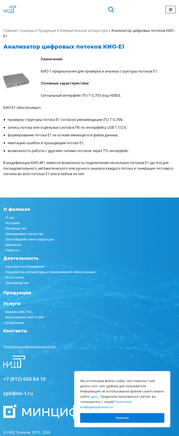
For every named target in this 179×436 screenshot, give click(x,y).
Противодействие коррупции (29, 239)
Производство (17, 283)
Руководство (15, 228)
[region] (122, 399)
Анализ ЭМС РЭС (18, 311)
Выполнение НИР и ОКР (24, 317)
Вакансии (13, 244)
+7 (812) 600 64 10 (24, 378)
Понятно (122, 418)
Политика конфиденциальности (29, 346)
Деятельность (21, 258)
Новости (12, 250)
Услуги (12, 303)
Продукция (47, 30)
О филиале (16, 209)
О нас (10, 217)
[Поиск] (111, 9)
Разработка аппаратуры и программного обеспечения (50, 272)
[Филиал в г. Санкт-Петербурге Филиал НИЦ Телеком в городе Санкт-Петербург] (9, 9)
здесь (94, 396)
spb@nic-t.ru (18, 393)
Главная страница (18, 30)
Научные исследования (25, 266)
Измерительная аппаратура (84, 30)
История (12, 223)
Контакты (15, 330)
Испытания (14, 277)
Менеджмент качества (24, 234)
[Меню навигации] (170, 9)
